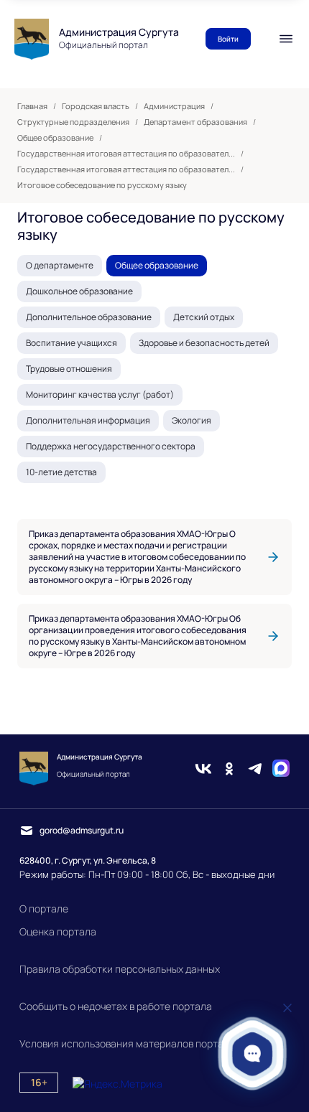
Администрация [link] (174, 106)
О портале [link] (43, 908)
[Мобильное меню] (286, 38)
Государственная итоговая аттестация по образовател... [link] (126, 154)
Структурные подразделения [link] (73, 122)
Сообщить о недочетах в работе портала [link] (115, 1006)
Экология (191, 420)
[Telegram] (255, 768)
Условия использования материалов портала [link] (127, 1043)
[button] (253, 1053)
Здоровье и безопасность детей (204, 343)
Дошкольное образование (79, 291)
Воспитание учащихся (71, 343)
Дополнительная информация (88, 420)
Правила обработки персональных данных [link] (119, 969)
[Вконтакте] (203, 768)
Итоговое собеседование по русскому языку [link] (102, 185)
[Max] (281, 768)
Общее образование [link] (55, 138)
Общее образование (156, 265)
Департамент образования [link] (195, 122)
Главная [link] (32, 106)
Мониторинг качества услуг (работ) (100, 394)
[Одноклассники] (229, 768)
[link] (154, 557)
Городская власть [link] (95, 106)
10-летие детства (61, 472)
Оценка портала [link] (57, 931)
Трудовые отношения (69, 369)
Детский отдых (203, 317)
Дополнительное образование (89, 317)
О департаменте (59, 265)
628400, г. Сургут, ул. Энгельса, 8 (87, 860)
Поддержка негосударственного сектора (110, 446)
